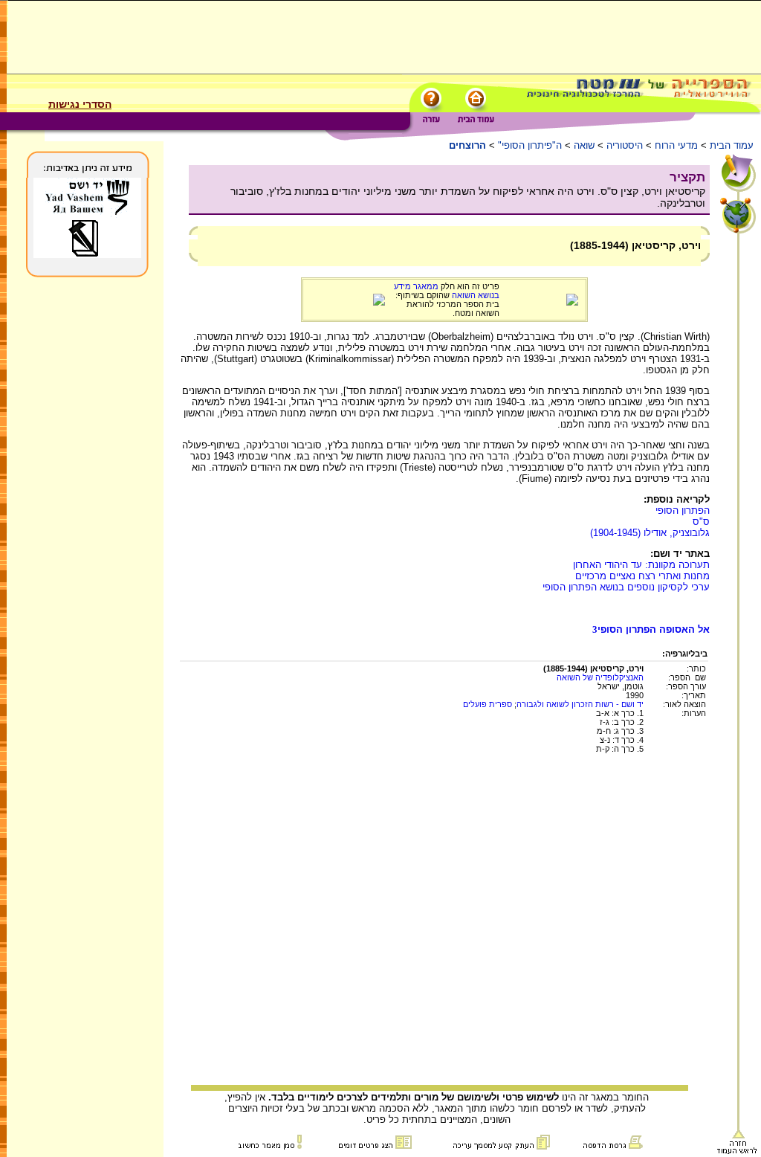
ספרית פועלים (487, 704)
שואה (584, 145)
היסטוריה (624, 145)
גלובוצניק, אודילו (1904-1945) (650, 532)
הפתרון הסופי (682, 510)
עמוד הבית (732, 145)
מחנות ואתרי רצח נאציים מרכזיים (642, 575)
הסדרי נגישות (79, 104)
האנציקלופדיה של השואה (600, 677)
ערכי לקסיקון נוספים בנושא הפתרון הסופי (626, 587)
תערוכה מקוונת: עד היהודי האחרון (641, 564)
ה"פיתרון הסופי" (530, 145)
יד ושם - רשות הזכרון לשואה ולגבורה (580, 704)
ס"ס (701, 521)
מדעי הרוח (676, 145)
